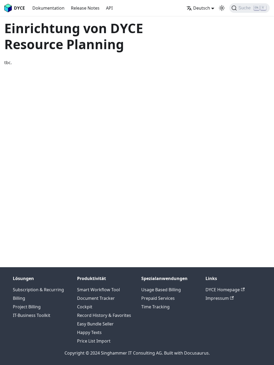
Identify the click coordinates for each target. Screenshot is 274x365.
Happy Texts (89, 332)
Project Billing (27, 307)
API (109, 8)
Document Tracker (96, 298)
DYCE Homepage (223, 290)
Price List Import (94, 341)
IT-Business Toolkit (31, 315)
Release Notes (85, 8)
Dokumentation (48, 8)
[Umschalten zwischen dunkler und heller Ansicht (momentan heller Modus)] (222, 8)
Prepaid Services (158, 298)
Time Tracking (155, 307)
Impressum (217, 298)
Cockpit (84, 307)
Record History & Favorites (104, 315)
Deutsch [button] (201, 8)
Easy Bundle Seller (95, 324)
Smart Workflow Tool (98, 290)
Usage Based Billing (161, 290)
